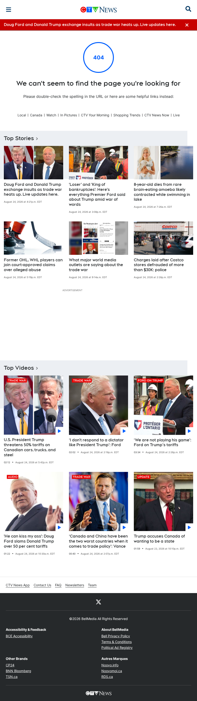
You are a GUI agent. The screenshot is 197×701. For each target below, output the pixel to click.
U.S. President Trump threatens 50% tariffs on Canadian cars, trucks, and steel (30, 447)
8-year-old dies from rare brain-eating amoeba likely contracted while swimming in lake (162, 192)
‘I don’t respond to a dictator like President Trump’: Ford (96, 442)
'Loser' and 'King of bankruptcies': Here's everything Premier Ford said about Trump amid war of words (97, 194)
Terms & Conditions (116, 642)
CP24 (10, 665)
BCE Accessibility (19, 636)
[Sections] (8, 9)
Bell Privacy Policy (115, 636)
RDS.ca (107, 677)
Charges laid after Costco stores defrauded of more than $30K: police (159, 265)
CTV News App (18, 585)
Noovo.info (109, 665)
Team (92, 585)
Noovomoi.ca (111, 671)
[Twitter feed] (98, 602)
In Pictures (68, 115)
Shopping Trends (126, 115)
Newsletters (74, 585)
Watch (51, 115)
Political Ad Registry (117, 647)
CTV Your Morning (95, 115)
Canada (36, 115)
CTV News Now (156, 115)
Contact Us (42, 585)
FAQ (58, 585)
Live (176, 115)
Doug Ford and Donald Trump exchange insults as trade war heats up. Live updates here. (33, 189)
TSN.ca (12, 677)
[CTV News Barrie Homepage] (98, 10)
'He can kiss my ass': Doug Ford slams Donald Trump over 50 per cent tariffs (29, 541)
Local (22, 115)
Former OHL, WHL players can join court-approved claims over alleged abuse (33, 265)
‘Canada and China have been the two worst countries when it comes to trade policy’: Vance (98, 541)
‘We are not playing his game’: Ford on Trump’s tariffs (162, 442)
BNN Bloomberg (18, 671)
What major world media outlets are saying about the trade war (96, 265)
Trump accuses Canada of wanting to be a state (159, 539)
